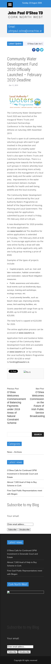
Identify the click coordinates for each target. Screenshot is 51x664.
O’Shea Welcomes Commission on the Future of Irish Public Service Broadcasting (37, 403)
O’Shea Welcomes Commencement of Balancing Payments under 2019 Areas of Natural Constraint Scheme (14, 406)
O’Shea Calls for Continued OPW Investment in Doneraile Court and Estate (22, 473)
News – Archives (14, 452)
